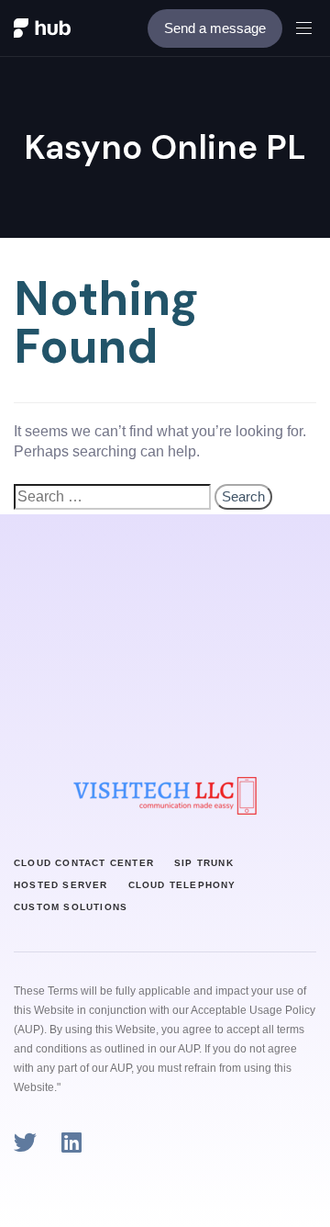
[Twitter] (25, 1142)
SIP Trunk (204, 863)
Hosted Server (61, 885)
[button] (310, 28)
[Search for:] (112, 497)
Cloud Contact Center (84, 863)
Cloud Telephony (182, 885)
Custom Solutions (70, 907)
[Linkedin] (71, 1142)
